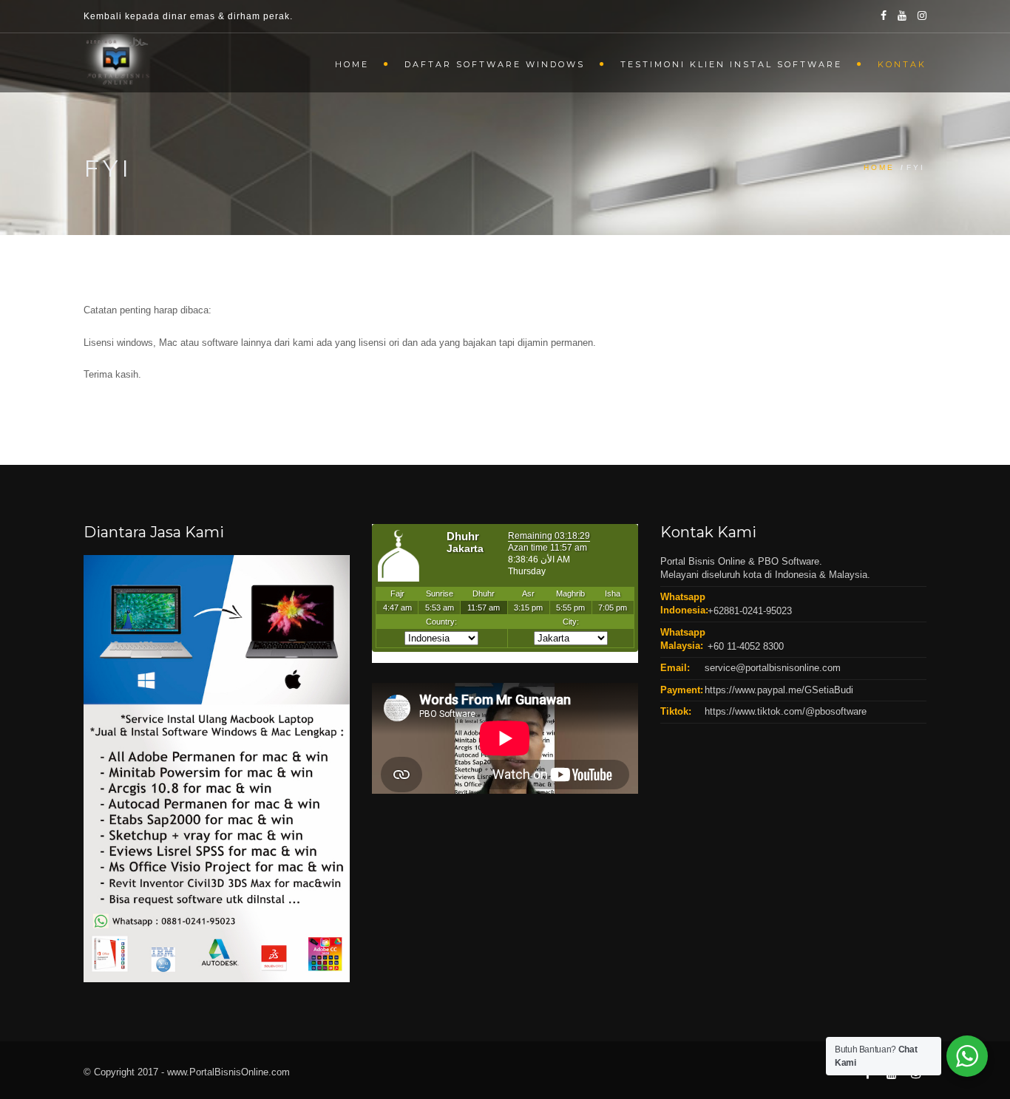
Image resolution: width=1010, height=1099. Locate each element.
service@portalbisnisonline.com (773, 667)
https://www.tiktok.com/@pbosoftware (786, 711)
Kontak (902, 64)
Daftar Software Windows (494, 64)
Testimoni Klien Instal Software (731, 64)
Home (352, 64)
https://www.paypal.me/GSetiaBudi (779, 689)
